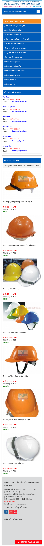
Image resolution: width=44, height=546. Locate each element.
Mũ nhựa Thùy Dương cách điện (15, 376)
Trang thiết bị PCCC (12, 62)
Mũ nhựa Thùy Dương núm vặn (15, 332)
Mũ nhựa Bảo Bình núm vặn (13, 463)
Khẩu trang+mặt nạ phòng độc (17, 39)
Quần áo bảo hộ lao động (14, 26)
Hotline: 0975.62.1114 (30, 542)
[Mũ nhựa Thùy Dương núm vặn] (22, 316)
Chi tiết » (6, 212)
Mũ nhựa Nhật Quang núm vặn (14, 289)
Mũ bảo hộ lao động (12, 35)
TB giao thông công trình (14, 71)
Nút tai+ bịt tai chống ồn (14, 44)
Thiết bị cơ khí (10, 80)
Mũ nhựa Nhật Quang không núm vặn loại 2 (19, 245)
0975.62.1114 (9, 501)
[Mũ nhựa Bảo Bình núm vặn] (22, 447)
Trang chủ (8, 166)
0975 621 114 (15, 109)
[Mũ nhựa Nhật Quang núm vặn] (22, 272)
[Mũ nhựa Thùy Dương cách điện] (22, 360)
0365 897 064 (15, 99)
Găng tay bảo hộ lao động (15, 48)
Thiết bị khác (9, 84)
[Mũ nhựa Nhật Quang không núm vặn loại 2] (22, 229)
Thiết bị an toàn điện (12, 66)
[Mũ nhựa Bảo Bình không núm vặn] (22, 403)
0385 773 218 (15, 129)
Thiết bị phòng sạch (12, 75)
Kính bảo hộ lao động (13, 30)
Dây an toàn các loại (13, 57)
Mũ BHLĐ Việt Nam (31, 166)
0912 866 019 (15, 149)
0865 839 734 (15, 139)
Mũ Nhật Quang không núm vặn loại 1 (17, 202)
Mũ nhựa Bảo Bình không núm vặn (16, 420)
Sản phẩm (18, 166)
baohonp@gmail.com (19, 101)
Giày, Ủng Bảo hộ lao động (15, 53)
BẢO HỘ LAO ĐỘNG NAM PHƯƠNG (15, 11)
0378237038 (14, 119)
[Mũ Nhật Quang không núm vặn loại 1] (22, 185)
